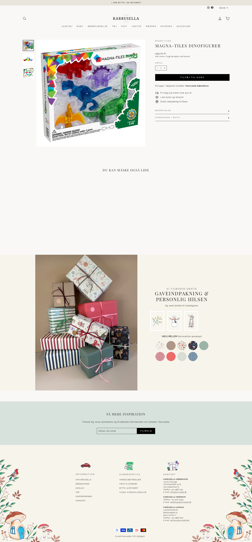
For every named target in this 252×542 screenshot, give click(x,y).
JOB (77, 492)
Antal (159, 63)
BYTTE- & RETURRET (128, 488)
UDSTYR (136, 26)
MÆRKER (151, 26)
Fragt (168, 56)
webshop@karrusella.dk (180, 502)
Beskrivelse (163, 110)
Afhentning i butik (167, 117)
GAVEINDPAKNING (84, 496)
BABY (80, 26)
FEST (124, 26)
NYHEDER (166, 26)
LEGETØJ (66, 26)
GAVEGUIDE (184, 26)
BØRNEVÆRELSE (98, 26)
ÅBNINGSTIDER (82, 484)
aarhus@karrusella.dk (179, 520)
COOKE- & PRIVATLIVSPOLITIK (133, 492)
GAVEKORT (81, 501)
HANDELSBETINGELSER (130, 480)
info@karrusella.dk (178, 492)
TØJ (114, 26)
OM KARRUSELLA (83, 480)
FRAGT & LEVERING (128, 484)
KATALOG (80, 488)
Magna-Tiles (163, 41)
